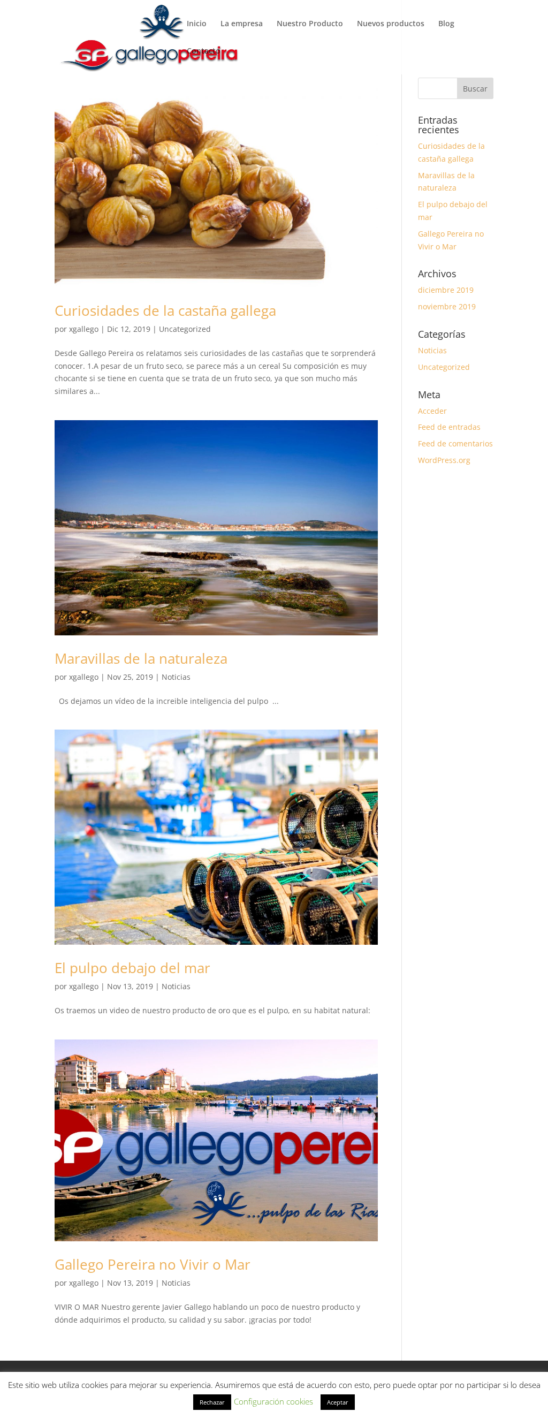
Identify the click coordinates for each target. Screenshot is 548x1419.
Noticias (176, 677)
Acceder (432, 411)
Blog (446, 24)
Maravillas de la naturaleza (141, 658)
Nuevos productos (390, 24)
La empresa (241, 24)
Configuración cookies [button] (273, 1401)
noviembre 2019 (447, 306)
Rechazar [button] (212, 1402)
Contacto (203, 51)
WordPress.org (444, 460)
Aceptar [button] (337, 1402)
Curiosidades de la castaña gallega (165, 310)
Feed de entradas (449, 427)
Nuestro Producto (310, 24)
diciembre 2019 (446, 290)
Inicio (197, 24)
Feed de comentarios (455, 443)
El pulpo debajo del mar (132, 967)
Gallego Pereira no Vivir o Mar (152, 1264)
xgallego (83, 329)
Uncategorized (185, 329)
